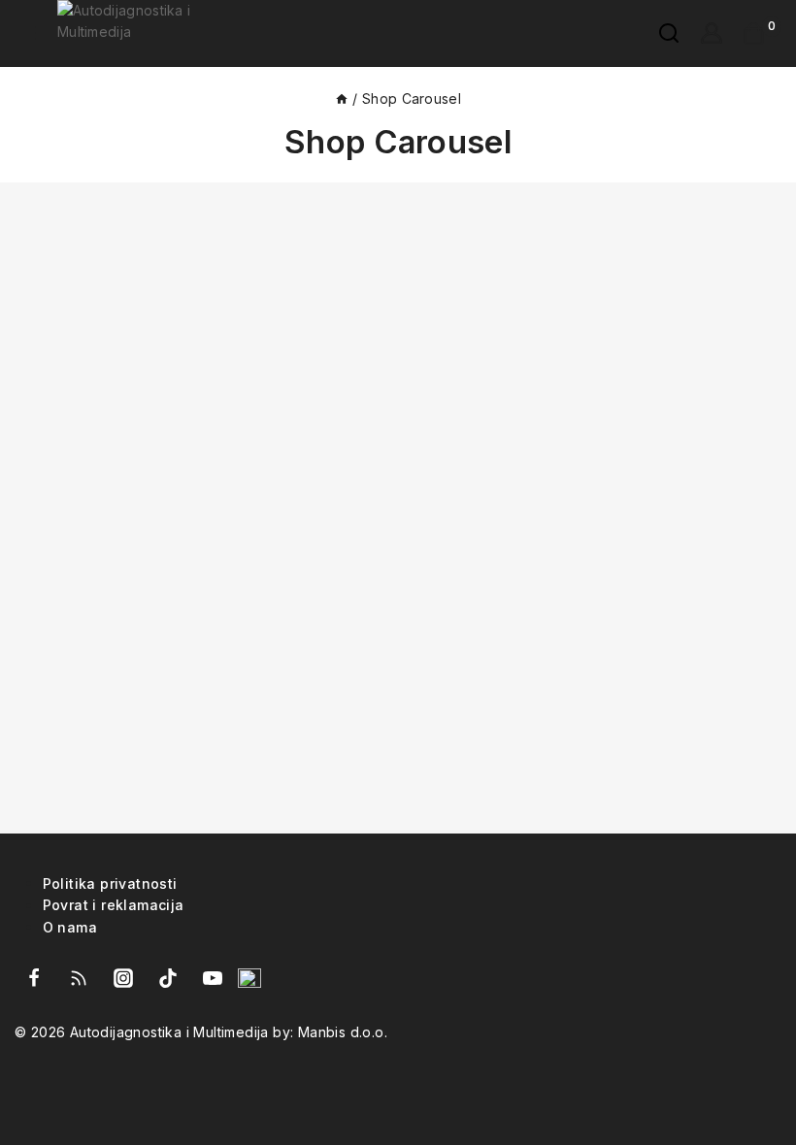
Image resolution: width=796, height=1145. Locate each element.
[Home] (341, 98)
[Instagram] (123, 978)
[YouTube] (212, 978)
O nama (70, 926)
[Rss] (78, 978)
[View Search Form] (659, 33)
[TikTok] (168, 978)
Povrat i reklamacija (113, 905)
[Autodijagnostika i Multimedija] (156, 33)
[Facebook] (34, 978)
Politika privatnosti (110, 882)
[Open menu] (26, 33)
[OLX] (249, 978)
